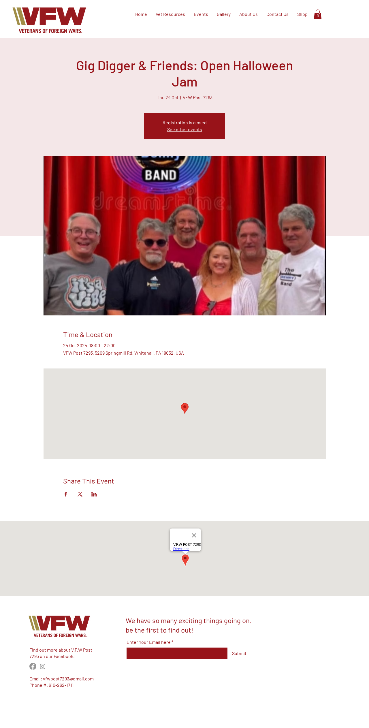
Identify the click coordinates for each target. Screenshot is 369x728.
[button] (318, 14)
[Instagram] (42, 666)
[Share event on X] (80, 494)
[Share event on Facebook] (66, 494)
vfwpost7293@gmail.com (68, 678)
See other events (184, 129)
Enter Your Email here (149, 642)
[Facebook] (32, 666)
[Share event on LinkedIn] (94, 494)
